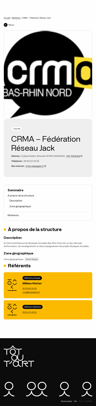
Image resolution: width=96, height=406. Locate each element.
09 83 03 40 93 (29, 312)
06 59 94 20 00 (29, 288)
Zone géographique (20, 206)
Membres (16, 18)
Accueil (7, 18)
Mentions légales (66, 401)
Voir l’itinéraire (73, 156)
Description (15, 200)
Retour (11, 25)
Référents (13, 215)
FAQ (75, 401)
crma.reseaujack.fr (35, 166)
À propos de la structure (21, 195)
